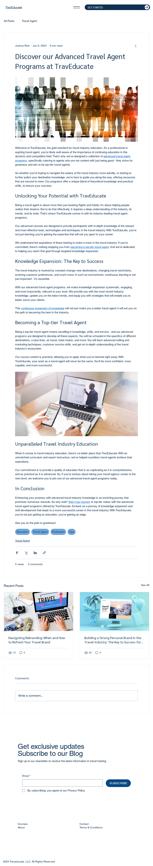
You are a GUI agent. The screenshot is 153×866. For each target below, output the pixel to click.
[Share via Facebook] (17, 552)
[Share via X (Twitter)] (26, 552)
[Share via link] (44, 552)
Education (22, 531)
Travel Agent (29, 21)
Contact (84, 823)
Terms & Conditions (90, 827)
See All (145, 585)
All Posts (9, 21)
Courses (23, 823)
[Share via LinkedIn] (35, 552)
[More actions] (135, 45)
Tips (71, 531)
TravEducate (13, 7)
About (21, 827)
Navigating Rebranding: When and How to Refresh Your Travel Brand (36, 640)
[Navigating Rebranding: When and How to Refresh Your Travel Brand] (38, 611)
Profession (58, 531)
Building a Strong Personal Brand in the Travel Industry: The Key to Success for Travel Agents (112, 640)
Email (26, 775)
